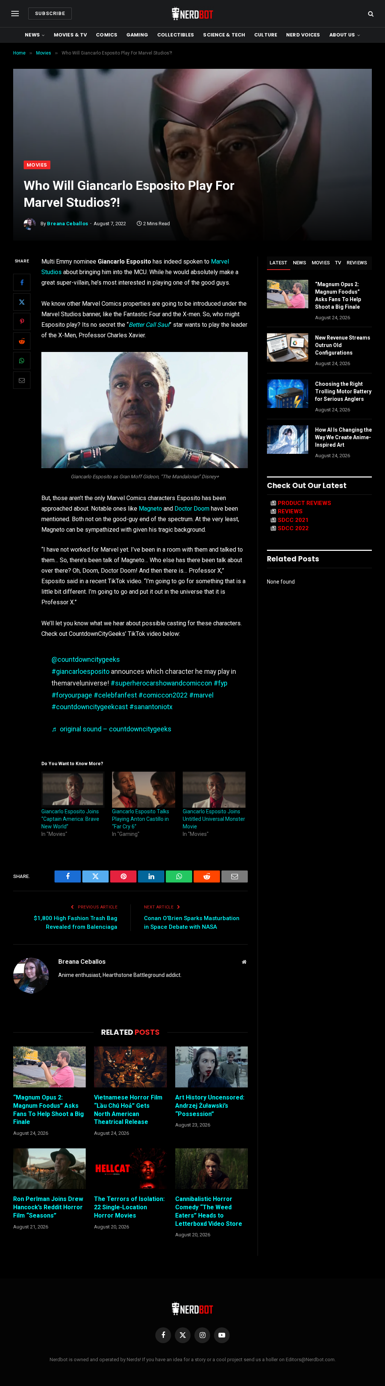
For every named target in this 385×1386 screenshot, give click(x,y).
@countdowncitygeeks (86, 659)
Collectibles (175, 35)
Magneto (150, 508)
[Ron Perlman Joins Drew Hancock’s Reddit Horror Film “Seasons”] (49, 1168)
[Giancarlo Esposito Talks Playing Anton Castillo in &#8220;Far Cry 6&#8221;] (143, 790)
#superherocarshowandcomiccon (161, 683)
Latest (279, 262)
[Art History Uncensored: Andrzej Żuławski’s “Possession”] (211, 1066)
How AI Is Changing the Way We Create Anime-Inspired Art (343, 437)
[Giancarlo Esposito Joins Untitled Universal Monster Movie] (214, 790)
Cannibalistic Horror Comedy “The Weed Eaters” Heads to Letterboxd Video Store (208, 1211)
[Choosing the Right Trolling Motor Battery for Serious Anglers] (287, 393)
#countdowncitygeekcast (90, 707)
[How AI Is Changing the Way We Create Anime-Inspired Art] (287, 439)
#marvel (201, 695)
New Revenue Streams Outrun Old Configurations (342, 345)
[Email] (21, 380)
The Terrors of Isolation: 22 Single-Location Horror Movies (129, 1207)
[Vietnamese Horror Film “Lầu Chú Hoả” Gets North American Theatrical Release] (130, 1066)
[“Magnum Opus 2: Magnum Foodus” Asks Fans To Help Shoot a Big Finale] (49, 1066)
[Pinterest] (21, 321)
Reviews (357, 262)
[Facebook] (21, 282)
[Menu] (15, 13)
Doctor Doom (191, 508)
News (32, 35)
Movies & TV (70, 35)
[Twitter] (21, 302)
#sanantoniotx (151, 707)
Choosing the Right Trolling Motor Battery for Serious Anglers (343, 391)
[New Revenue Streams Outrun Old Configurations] (287, 347)
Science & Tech (224, 35)
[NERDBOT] (192, 13)
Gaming (137, 35)
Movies (37, 164)
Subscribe (50, 13)
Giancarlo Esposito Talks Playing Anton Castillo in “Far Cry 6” (140, 818)
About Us (342, 35)
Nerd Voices (303, 35)
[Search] (370, 13)
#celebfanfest (115, 695)
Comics (106, 35)
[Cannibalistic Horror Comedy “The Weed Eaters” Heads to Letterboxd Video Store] (211, 1168)
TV (338, 262)
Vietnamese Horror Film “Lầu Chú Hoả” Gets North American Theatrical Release (128, 1109)
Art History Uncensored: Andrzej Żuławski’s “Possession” (209, 1106)
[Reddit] (21, 341)
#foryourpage (72, 695)
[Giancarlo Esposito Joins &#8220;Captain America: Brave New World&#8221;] (73, 790)
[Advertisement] (192, 104)
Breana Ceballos (67, 223)
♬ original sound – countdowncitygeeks (111, 729)
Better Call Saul (149, 324)
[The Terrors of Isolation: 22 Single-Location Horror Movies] (130, 1168)
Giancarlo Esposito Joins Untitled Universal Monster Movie (214, 818)
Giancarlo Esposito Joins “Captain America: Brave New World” (70, 818)
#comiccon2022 (163, 695)
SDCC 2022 (293, 528)
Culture (265, 35)
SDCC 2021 (293, 520)
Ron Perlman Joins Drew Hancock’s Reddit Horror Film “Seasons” (48, 1207)
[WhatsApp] (21, 360)
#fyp (220, 683)
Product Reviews (304, 503)
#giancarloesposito (80, 671)
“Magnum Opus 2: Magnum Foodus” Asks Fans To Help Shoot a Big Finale (48, 1109)
